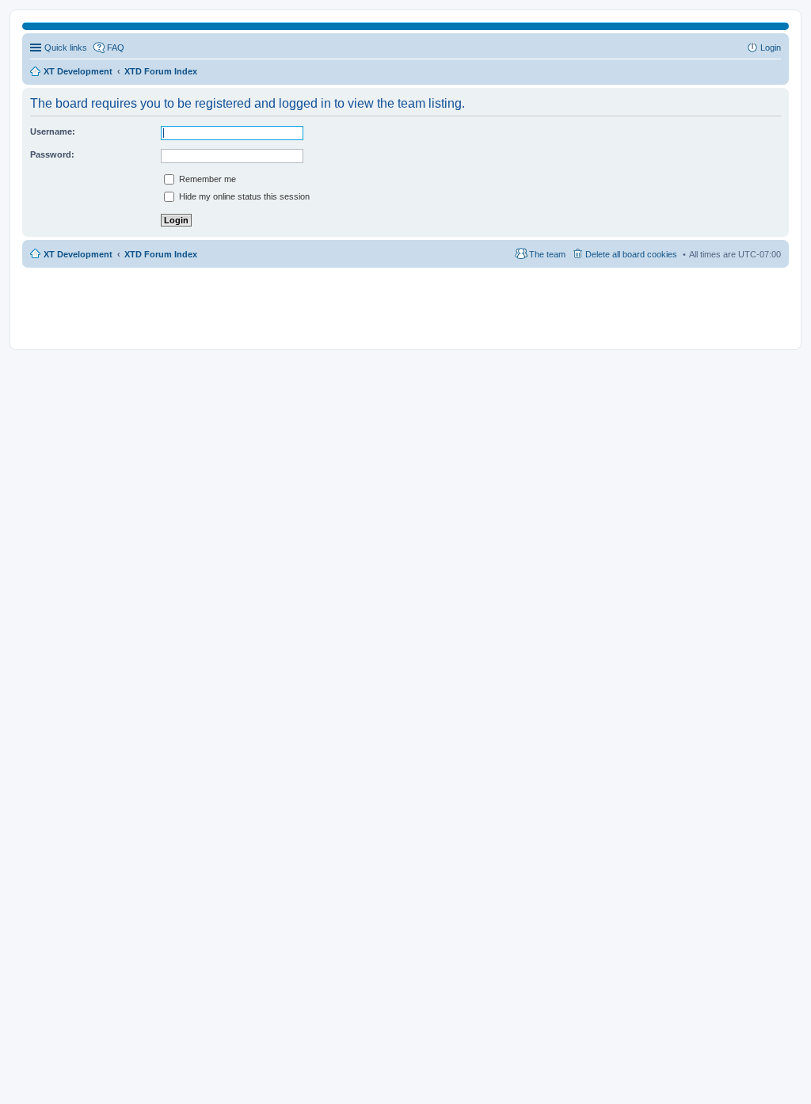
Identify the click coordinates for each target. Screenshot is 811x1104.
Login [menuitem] (770, 47)
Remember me (206, 179)
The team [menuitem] (547, 254)
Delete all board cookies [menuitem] (631, 254)
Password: (52, 154)
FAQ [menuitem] (115, 47)
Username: (52, 131)
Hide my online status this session (243, 196)
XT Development (78, 254)
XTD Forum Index (160, 254)
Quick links (65, 47)
